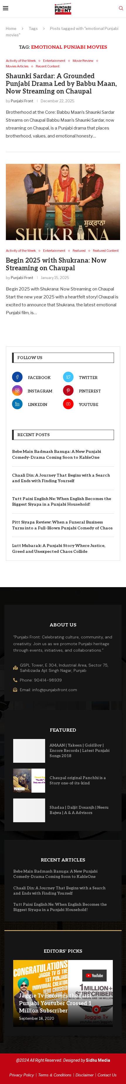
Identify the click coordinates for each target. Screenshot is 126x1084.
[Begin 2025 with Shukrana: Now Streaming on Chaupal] (63, 202)
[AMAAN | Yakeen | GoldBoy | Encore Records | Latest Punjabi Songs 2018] (29, 751)
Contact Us (107, 1075)
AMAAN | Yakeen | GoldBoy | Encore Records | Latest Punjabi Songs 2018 (80, 750)
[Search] (121, 8)
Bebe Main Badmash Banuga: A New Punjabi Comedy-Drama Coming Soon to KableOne (56, 454)
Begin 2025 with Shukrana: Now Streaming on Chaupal (56, 264)
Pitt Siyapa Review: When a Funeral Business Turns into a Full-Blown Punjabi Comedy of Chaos (62, 525)
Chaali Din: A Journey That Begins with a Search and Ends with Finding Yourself (61, 478)
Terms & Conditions (54, 1075)
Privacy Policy (21, 1075)
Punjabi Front (22, 101)
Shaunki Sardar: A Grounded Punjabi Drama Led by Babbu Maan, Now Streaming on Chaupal (61, 83)
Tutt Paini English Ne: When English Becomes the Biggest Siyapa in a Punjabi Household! (61, 501)
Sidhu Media (98, 1060)
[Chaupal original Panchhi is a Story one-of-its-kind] (29, 781)
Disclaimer (84, 1075)
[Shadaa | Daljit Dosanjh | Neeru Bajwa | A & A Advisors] (29, 810)
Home (11, 28)
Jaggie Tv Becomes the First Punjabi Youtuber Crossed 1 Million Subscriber (55, 1003)
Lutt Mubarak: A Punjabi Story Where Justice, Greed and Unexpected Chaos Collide (58, 548)
